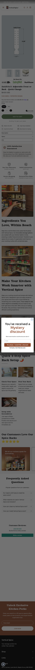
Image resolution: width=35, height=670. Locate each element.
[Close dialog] (32, 319)
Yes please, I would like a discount (17, 345)
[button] (3, 664)
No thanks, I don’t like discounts (17, 347)
